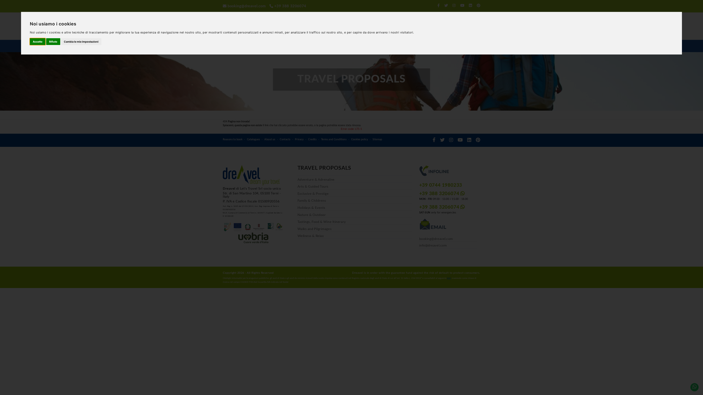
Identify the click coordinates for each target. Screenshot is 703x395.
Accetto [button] (37, 41)
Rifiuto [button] (53, 41)
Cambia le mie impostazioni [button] (81, 41)
